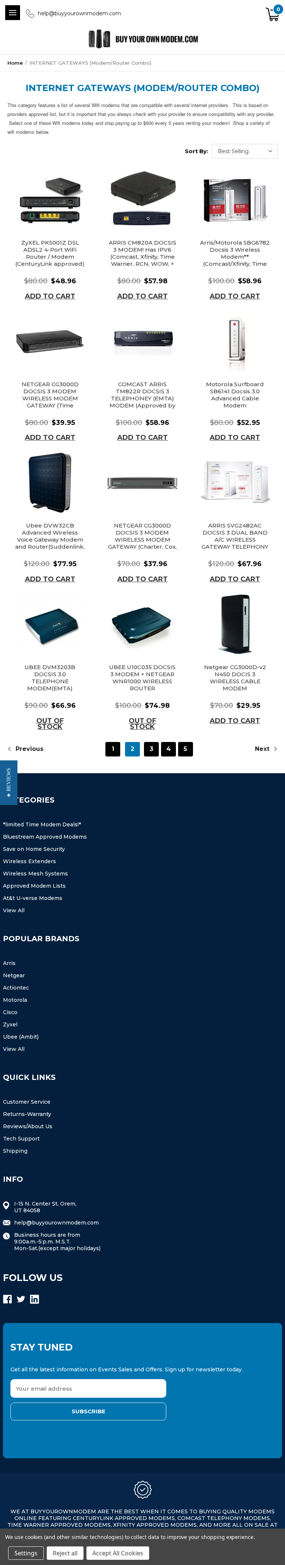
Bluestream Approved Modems (45, 836)
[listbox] (245, 151)
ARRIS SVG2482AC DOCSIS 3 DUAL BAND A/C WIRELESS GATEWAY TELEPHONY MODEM (235, 539)
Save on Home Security (34, 849)
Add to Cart (50, 296)
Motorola (15, 1000)
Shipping (15, 1151)
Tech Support (21, 1138)
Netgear (14, 975)
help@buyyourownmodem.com (79, 13)
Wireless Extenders (29, 861)
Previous (28, 748)
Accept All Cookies (117, 1553)
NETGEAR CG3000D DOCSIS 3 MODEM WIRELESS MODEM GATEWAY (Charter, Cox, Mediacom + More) (142, 539)
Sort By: (196, 151)
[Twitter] (21, 1299)
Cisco (10, 1012)
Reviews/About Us (27, 1126)
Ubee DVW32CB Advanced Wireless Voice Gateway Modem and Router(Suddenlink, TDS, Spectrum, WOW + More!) (50, 543)
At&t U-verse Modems (32, 898)
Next (263, 748)
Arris (9, 963)
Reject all (65, 1553)
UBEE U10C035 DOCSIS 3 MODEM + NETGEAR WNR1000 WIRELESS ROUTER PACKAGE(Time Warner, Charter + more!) (142, 685)
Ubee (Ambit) (21, 1036)
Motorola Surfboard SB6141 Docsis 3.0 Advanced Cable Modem (235, 395)
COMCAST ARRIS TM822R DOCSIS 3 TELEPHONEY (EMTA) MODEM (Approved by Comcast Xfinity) (142, 398)
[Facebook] (7, 1299)
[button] (8, 782)
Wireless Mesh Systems (35, 873)
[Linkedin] (34, 1299)
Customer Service (26, 1101)
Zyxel (10, 1024)
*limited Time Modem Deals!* (42, 824)
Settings (25, 1553)
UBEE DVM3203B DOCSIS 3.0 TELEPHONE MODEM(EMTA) (49, 678)
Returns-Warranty (27, 1114)
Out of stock (50, 724)
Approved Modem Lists (34, 885)
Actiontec (16, 987)
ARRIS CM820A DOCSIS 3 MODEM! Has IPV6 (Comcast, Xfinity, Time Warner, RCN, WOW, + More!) (142, 256)
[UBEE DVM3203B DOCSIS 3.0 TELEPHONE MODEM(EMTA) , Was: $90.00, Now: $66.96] (50, 624)
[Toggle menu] (12, 12)
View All (13, 910)
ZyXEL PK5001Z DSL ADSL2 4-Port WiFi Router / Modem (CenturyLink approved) (50, 253)
